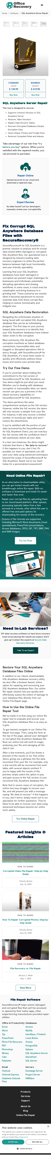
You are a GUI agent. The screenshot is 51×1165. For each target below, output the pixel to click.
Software (14, 13)
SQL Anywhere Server (37, 1053)
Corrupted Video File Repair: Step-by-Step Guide (25, 872)
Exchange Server (34, 1070)
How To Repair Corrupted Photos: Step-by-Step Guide (25, 921)
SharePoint (31, 1056)
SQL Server (31, 1060)
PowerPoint (7, 1038)
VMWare (30, 1078)
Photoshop (7, 1049)
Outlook (6, 1070)
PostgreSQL (32, 1045)
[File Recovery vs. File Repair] (25, 949)
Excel (5, 1026)
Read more (23, 1137)
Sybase (29, 1049)
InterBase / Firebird (36, 1034)
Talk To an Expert (25, 650)
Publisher (6, 1060)
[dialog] (25, 1138)
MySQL (29, 1030)
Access (29, 1026)
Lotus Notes (32, 1038)
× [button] (48, 1126)
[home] (18, 5)
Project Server (33, 1074)
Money (5, 1053)
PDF (4, 1045)
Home (4, 13)
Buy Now (14, 95)
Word (5, 1030)
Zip (3, 1034)
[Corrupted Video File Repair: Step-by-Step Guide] (25, 851)
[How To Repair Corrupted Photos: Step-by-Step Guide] (25, 900)
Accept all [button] (13, 1142)
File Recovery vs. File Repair (25, 968)
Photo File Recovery (12, 1041)
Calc (4, 1056)
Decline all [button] (37, 1142)
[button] (42, 5)
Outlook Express (10, 1074)
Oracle (29, 1041)
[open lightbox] (6, 24)
